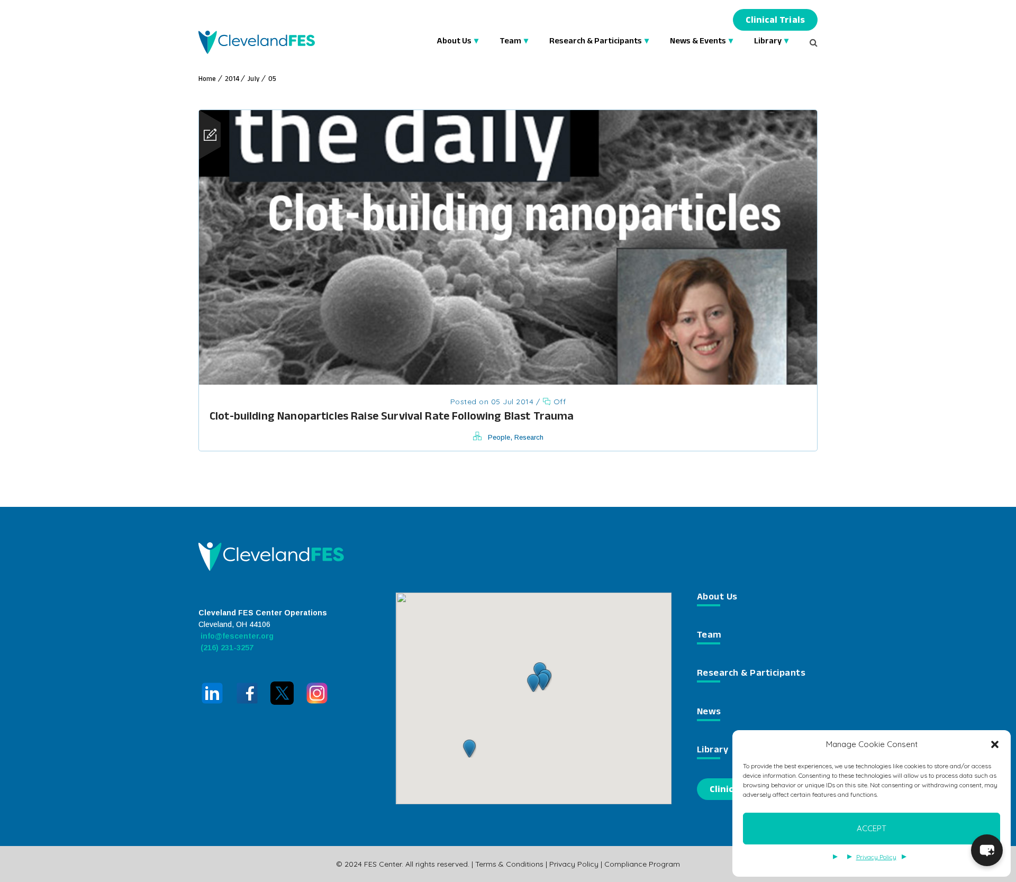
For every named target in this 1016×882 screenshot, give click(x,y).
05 (272, 80)
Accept (871, 828)
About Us (454, 42)
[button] (995, 744)
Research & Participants (595, 42)
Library (768, 42)
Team (510, 42)
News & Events (698, 42)
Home (207, 80)
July (254, 80)
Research (528, 437)
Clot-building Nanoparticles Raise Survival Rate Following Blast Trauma (392, 418)
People (499, 437)
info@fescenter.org (236, 636)
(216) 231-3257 (225, 647)
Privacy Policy (876, 857)
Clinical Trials (775, 21)
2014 (232, 80)
